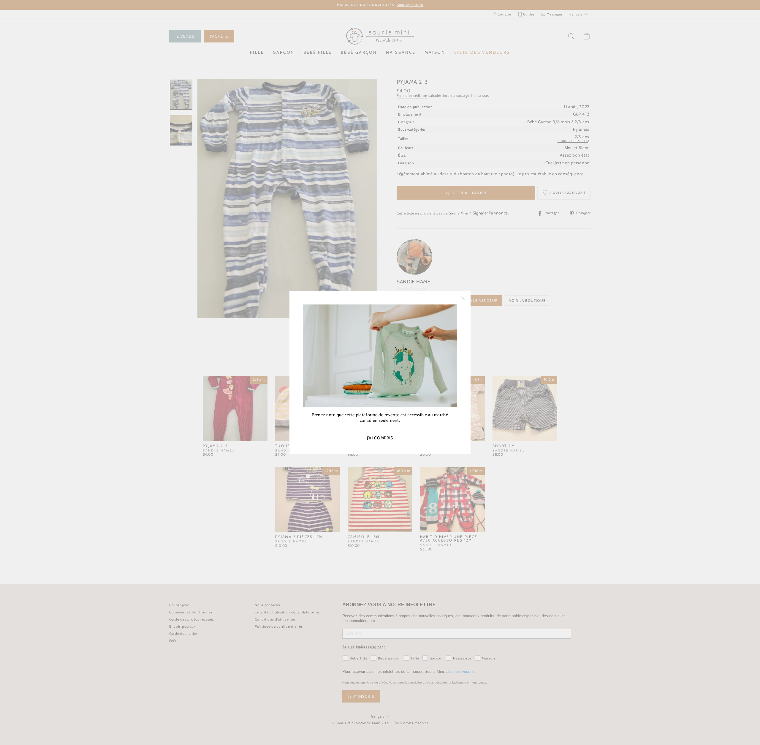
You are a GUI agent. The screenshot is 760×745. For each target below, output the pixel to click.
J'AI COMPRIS (380, 438)
